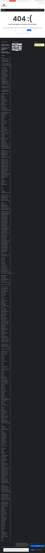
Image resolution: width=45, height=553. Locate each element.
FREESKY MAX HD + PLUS (5, 321)
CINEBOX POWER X (4, 239)
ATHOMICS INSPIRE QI (4, 108)
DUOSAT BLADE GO (4, 254)
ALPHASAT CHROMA (5, 60)
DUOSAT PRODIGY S (4, 275)
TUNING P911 (3, 521)
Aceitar (33, 549)
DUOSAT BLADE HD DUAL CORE (5, 255)
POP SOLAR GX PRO (4, 445)
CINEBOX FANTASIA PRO (4, 214)
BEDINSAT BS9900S (4, 184)
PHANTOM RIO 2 (3, 440)
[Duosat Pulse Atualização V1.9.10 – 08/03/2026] (20, 47)
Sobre (20, 33)
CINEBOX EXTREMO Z (4, 205)
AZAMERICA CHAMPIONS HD (5, 146)
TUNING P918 (3, 522)
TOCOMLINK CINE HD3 (4, 481)
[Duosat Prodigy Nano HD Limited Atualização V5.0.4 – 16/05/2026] (13, 49)
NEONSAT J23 (3, 418)
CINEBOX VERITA (3, 251)
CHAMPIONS (3, 191)
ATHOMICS (2, 97)
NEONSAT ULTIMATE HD (4, 421)
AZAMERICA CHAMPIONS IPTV (5, 148)
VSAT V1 (2, 540)
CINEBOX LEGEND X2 (4, 225)
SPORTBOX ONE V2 (4, 459)
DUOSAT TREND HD (4, 278)
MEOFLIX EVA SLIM (4, 377)
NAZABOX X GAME (4, 413)
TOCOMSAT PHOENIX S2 (4, 503)
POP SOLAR (3, 444)
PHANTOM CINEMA (4, 437)
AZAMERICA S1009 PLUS (4, 170)
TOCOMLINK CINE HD (4, 478)
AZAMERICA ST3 (3, 177)
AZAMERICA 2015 (3, 141)
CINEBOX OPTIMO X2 (4, 236)
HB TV (2, 362)
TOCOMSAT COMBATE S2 (5, 495)
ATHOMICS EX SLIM (4, 104)
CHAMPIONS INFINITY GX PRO (5, 192)
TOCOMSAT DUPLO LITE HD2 (5, 498)
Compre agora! (27, 33)
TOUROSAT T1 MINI (4, 510)
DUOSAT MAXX (3, 263)
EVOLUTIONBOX (3, 304)
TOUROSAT (2, 507)
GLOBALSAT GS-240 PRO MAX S (6, 349)
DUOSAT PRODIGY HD (4, 270)
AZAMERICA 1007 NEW (4, 138)
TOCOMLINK (3, 477)
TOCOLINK (2, 462)
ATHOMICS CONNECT (4, 100)
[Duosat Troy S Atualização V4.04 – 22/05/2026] (16, 45)
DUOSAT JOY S (3, 262)
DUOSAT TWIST (3, 292)
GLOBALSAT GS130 (4, 354)
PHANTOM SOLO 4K (4, 441)
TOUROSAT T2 (3, 511)
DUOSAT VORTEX (3, 293)
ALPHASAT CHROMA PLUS (6, 61)
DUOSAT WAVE (3, 295)
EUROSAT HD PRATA (4, 300)
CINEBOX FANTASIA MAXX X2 (5, 213)
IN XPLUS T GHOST (5, 366)
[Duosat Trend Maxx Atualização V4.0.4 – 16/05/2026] (16, 47)
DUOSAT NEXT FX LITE (4, 266)
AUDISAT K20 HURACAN (4, 130)
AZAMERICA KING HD (4, 153)
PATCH (2, 430)
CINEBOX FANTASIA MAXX (5, 208)
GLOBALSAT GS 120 (4, 336)
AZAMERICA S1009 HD (4, 169)
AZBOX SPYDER (3, 181)
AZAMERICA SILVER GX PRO (5, 174)
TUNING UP (3, 526)
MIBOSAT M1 (3, 392)
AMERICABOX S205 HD (5, 86)
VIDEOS (2, 529)
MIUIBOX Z (2, 402)
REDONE (2, 451)
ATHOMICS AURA (3, 99)
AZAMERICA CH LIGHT (4, 145)
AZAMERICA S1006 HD (4, 165)
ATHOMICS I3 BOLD (4, 107)
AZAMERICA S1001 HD (4, 159)
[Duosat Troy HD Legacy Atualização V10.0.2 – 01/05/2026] (20, 44)
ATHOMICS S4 (3, 116)
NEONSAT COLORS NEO (4, 417)
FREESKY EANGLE (3, 310)
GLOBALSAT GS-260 (4, 351)
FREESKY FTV (3, 315)
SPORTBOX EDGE (3, 456)
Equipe (22, 33)
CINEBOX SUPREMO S (4, 244)
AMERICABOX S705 (5, 93)
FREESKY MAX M (3, 325)
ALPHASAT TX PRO (5, 75)
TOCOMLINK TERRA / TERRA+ (5, 482)
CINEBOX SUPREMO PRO (4, 243)
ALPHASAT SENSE (4, 71)
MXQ (2, 406)
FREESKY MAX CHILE (4, 318)
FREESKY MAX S (3, 326)
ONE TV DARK (3, 426)
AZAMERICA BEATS (4, 142)
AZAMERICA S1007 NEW (4, 166)
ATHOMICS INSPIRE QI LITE (5, 112)
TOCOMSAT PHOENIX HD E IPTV (6, 499)
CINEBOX (2, 202)
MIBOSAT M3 (3, 395)
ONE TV (2, 425)
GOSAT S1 (2, 359)
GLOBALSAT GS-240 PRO (5, 345)
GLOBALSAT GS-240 (4, 344)
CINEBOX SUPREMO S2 (4, 246)
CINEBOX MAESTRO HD (4, 228)
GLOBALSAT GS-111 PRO (4, 337)
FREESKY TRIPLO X (4, 333)
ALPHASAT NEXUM (5, 70)
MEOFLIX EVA (3, 376)
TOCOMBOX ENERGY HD (4, 467)
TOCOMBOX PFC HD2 (4, 474)
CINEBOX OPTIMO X (4, 235)
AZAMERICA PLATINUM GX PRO (5, 157)
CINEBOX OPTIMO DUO (4, 233)
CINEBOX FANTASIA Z (4, 221)
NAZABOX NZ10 (3, 410)
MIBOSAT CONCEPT (4, 391)
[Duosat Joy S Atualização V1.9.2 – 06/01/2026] (20, 49)
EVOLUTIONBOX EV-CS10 (4, 306)
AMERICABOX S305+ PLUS (6, 91)
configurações (26, 550)
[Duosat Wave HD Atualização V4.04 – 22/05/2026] (13, 44)
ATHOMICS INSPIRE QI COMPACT (6, 110)
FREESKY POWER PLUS (4, 329)
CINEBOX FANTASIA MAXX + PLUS (6, 209)
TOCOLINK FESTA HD (4, 463)
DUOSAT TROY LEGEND (4, 288)
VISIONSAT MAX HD (4, 532)
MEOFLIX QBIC (3, 384)
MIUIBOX (2, 396)
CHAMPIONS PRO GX (4, 197)
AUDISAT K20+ (3, 131)
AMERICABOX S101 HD (5, 81)
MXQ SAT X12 (3, 407)
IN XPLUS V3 (3, 370)
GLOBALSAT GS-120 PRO (4, 340)
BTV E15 (2, 189)
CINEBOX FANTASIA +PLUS (5, 206)
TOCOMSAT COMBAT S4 (4, 489)
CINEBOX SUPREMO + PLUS (5, 240)
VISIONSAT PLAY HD (4, 533)
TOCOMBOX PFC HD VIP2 (5, 473)
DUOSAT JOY (3, 260)
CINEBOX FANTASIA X (4, 218)
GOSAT (2, 355)
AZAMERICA (3, 137)
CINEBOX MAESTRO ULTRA (5, 229)
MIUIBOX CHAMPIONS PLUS (5, 399)
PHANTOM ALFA (3, 433)
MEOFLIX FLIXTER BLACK (5, 381)
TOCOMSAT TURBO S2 (4, 506)
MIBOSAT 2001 (3, 388)
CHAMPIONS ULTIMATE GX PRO (5, 200)
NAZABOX (2, 409)
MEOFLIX (2, 374)
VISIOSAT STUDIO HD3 (4, 536)
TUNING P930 (3, 525)
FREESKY (2, 307)
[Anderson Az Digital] (4, 5)
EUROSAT (2, 299)
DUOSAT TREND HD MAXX (5, 279)
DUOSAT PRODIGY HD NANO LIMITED (6, 273)
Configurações (39, 549)
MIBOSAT (2, 385)
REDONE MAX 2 (3, 452)
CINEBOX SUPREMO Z (4, 250)
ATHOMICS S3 (3, 115)
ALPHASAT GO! (4, 67)
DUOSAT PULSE (3, 276)
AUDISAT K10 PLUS (4, 127)
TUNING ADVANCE (4, 517)
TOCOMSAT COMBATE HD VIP (5, 490)
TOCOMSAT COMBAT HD (4, 486)
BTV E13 (2, 188)
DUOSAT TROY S (3, 289)
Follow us (36, 41)
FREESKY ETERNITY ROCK (5, 311)
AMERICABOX (3, 78)
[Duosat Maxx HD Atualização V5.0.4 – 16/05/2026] (16, 50)
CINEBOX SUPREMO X (4, 247)
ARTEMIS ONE (3, 96)
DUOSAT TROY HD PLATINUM (5, 284)
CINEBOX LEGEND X (4, 224)
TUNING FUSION (3, 518)
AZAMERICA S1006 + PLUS (5, 163)
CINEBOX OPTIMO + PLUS (5, 232)
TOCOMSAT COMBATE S (4, 494)
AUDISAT (2, 119)
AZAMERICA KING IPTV (4, 154)
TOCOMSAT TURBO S (4, 504)
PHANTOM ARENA (3, 434)
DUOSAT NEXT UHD (4, 267)
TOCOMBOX (3, 466)
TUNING (2, 515)
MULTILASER (3, 403)
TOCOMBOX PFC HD (4, 470)
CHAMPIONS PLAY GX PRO (5, 196)
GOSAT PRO (3, 358)
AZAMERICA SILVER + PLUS (5, 173)
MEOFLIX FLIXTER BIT (4, 380)
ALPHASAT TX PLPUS (5, 74)
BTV (1, 185)
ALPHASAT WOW (4, 77)
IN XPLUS (2, 365)
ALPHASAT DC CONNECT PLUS (6, 65)
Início (17, 33)
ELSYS (2, 296)
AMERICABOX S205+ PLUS (6, 87)
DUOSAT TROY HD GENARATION (6, 282)
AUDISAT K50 (3, 135)
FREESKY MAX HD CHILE (4, 322)
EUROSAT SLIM (3, 303)
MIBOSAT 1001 (3, 387)
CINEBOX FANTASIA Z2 (4, 222)
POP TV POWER (3, 448)
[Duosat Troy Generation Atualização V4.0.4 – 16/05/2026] (13, 47)
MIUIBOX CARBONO (4, 398)
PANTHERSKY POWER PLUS (5, 429)
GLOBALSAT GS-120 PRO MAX (5, 341)
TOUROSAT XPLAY (4, 514)
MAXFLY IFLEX (3, 373)
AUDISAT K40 (3, 134)
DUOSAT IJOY (3, 259)
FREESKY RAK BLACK (4, 332)
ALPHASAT (2, 57)
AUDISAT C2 (3, 126)
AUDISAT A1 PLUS (3, 120)
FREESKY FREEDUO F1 (4, 314)
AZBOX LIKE (3, 180)
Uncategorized (3, 528)
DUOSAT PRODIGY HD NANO (5, 271)
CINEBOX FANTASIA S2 (4, 217)
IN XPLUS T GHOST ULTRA (5, 369)
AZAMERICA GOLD (4, 150)
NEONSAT (2, 414)
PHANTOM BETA (3, 436)
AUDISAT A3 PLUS (4, 123)
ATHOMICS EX (3, 103)
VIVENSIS (2, 537)
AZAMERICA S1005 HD (4, 162)
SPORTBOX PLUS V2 (5, 455)
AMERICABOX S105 (5, 82)
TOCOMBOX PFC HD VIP (4, 471)
